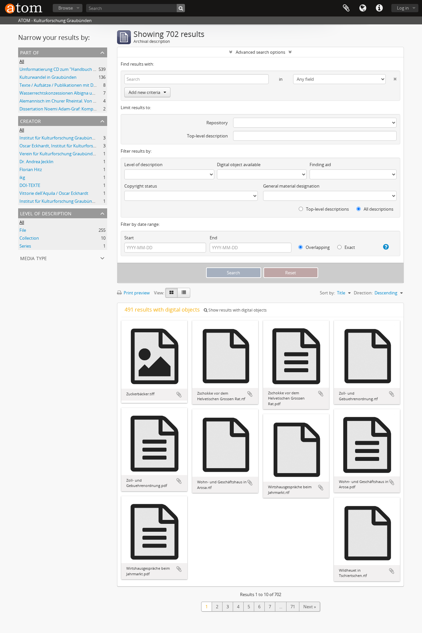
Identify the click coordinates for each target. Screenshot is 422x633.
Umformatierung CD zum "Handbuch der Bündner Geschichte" (80, 69)
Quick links (379, 8)
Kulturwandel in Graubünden (47, 77)
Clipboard (346, 8)
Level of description (46, 212)
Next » (309, 607)
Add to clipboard (179, 394)
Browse (65, 8)
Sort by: (327, 293)
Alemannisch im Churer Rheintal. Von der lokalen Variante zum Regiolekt (90, 101)
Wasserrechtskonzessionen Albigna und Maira (64, 93)
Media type (33, 257)
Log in (403, 8)
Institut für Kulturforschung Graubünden (59, 138)
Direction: (363, 293)
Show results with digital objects (237, 310)
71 (292, 607)
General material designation (291, 186)
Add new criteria (144, 92)
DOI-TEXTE (29, 185)
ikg (22, 177)
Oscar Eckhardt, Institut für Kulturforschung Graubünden (75, 146)
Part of (29, 51)
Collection (29, 238)
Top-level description (207, 136)
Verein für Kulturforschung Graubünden (58, 154)
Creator (30, 120)
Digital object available (238, 164)
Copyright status (140, 186)
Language (362, 8)
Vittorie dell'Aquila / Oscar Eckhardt (53, 193)
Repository (217, 123)
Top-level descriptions (327, 209)
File (22, 230)
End (213, 238)
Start (129, 238)
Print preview (136, 293)
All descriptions (378, 209)
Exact (349, 247)
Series (25, 246)
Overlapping (317, 247)
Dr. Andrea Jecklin (36, 162)
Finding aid (320, 164)
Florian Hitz (30, 169)
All (21, 61)
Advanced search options (260, 52)
